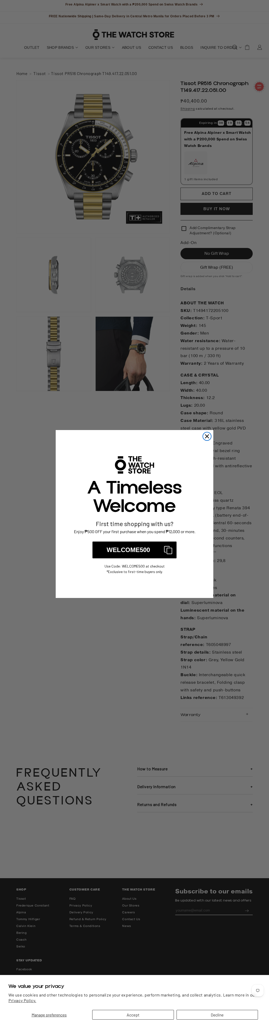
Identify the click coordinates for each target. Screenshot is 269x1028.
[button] (134, 550)
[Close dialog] (207, 436)
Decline (217, 1014)
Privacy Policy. (22, 1000)
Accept (133, 1014)
